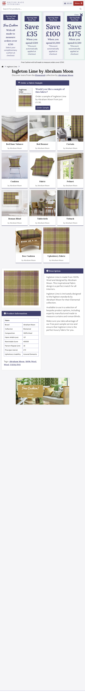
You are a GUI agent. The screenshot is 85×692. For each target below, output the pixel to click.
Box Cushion (28, 256)
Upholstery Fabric (56, 256)
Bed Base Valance (14, 144)
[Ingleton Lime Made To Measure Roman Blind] (15, 203)
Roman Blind (14, 219)
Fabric (42, 181)
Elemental (40, 75)
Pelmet (70, 181)
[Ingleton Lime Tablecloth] (42, 203)
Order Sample (43, 108)
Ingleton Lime (12, 67)
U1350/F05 (15, 364)
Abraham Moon (65, 75)
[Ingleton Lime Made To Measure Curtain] (70, 128)
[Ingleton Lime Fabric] (42, 166)
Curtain (70, 144)
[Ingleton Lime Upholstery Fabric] (56, 240)
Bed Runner (42, 144)
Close (76, 15)
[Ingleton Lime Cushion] (15, 166)
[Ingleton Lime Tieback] (70, 203)
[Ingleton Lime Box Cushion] (29, 240)
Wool (6, 364)
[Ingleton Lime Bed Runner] (42, 128)
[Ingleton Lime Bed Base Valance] (15, 128)
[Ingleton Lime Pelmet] (70, 166)
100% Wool (30, 361)
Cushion (15, 181)
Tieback (70, 219)
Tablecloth (42, 219)
